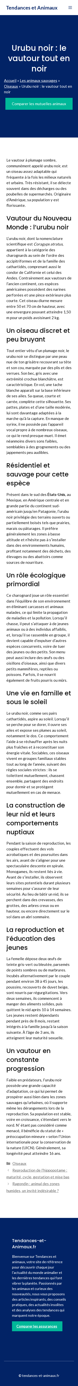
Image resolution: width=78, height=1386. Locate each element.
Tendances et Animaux (32, 8)
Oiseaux (11, 86)
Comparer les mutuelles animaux (39, 103)
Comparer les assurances (36, 1326)
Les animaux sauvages (38, 80)
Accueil (10, 80)
